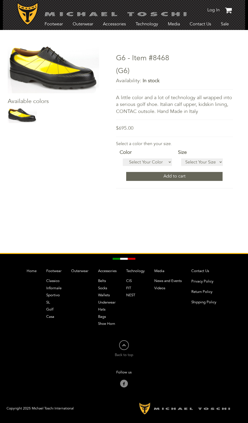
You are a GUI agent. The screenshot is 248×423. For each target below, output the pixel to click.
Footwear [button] (54, 24)
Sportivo (53, 295)
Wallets (104, 295)
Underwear (107, 302)
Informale (54, 288)
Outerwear (83, 24)
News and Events (168, 281)
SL (48, 302)
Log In (213, 10)
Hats (101, 309)
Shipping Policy (203, 302)
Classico (53, 281)
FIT (128, 288)
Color (126, 152)
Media (159, 271)
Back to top (124, 355)
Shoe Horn (106, 324)
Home (32, 271)
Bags (102, 317)
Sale (225, 24)
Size (182, 152)
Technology (135, 271)
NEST (130, 295)
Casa (50, 317)
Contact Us (200, 24)
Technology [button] (147, 24)
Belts (102, 281)
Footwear (54, 271)
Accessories (107, 271)
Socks (102, 288)
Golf (49, 309)
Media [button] (174, 24)
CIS (129, 281)
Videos (159, 288)
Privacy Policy (202, 281)
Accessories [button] (114, 24)
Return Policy (201, 292)
